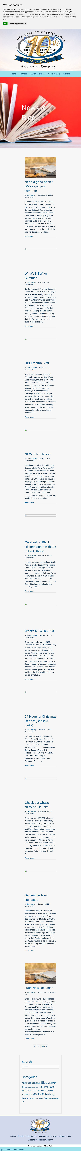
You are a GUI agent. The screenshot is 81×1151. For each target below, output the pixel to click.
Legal (33, 1091)
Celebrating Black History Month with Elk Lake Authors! (40, 547)
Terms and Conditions (35, 1146)
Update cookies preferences (12, 1150)
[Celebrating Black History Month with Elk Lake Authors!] (40, 526)
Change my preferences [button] (17, 23)
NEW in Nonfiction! (38, 454)
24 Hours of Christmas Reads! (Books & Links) (40, 721)
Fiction (51, 1086)
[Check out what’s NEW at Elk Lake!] (40, 788)
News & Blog (54, 74)
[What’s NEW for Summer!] (40, 259)
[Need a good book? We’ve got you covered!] (40, 167)
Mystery (45, 1090)
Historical (26, 1090)
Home (13, 74)
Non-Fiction (35, 1094)
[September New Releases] (40, 880)
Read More (29, 236)
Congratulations (34, 1087)
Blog (44, 1082)
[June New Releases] (40, 973)
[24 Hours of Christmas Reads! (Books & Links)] (40, 702)
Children (52, 1083)
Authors (23, 74)
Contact (66, 74)
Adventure (26, 1083)
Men (37, 1090)
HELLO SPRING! (37, 363)
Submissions (36, 74)
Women (49, 1098)
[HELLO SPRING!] (40, 348)
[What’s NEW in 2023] (40, 615)
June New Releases (39, 988)
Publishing (48, 1094)
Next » (44, 1046)
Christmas (26, 1087)
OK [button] (5, 23)
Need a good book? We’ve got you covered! (39, 186)
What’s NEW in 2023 (39, 631)
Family (43, 1086)
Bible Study (36, 1083)
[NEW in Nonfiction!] (40, 439)
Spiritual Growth (38, 1098)
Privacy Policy (48, 1146)
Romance (26, 1098)
